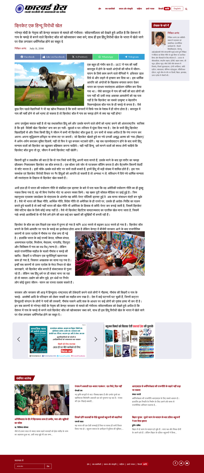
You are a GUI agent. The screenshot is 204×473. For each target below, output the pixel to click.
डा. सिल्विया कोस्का (21, 427)
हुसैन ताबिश (136, 425)
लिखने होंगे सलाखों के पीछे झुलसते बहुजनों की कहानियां (98, 417)
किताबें (160, 9)
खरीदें (167, 9)
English (177, 8)
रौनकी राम (78, 390)
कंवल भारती (136, 394)
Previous (16, 339)
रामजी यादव (79, 421)
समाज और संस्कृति (126, 9)
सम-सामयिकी (110, 9)
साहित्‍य (139, 9)
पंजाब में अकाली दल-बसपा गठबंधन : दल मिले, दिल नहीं (98, 386)
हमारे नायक (150, 9)
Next (98, 339)
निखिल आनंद (20, 48)
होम (100, 9)
